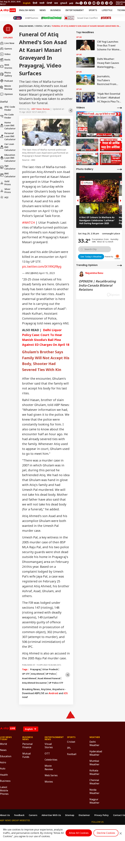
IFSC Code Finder (9, 108)
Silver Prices (7, 191)
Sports (93, 10)
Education (5, 756)
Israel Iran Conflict (87, 18)
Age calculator (10, 167)
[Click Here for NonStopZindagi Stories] (51, 18)
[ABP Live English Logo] (8, 10)
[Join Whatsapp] (111, 3)
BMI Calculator (10, 175)
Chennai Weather (94, 781)
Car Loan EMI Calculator (10, 147)
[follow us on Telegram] (107, 3)
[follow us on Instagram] (98, 3)
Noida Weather (94, 791)
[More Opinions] (119, 265)
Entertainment (75, 10)
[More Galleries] (119, 169)
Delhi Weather (94, 743)
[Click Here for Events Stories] (106, 18)
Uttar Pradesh (50, 669)
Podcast (8, 80)
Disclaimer (84, 815)
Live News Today (6, 738)
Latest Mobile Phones (4, 790)
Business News (27, 738)
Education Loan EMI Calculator (10, 157)
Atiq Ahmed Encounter (34, 682)
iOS (66, 693)
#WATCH (28, 222)
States (38, 26)
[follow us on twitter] (81, 3)
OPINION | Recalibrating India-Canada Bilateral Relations (97, 285)
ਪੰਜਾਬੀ (49, 3)
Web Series (51, 775)
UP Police (51, 673)
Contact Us (119, 815)
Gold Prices (7, 183)
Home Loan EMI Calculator (10, 125)
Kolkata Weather (94, 772)
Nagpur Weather (94, 801)
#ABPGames (31, 18)
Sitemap (69, 815)
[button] (8, 31)
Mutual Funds (26, 755)
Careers (33, 815)
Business (55, 10)
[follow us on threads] (89, 3)
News (43, 10)
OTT (47, 753)
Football (71, 754)
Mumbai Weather (94, 762)
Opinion (8, 94)
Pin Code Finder (9, 116)
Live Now (9, 43)
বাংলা (56, 3)
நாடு (71, 3)
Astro (3, 762)
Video (7, 54)
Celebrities (51, 759)
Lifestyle (107, 10)
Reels (7, 59)
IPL (69, 748)
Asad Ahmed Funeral (49, 678)
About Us (5, 815)
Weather (94, 737)
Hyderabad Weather (95, 753)
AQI (6, 197)
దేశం (77, 3)
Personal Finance (27, 745)
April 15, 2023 (47, 273)
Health (4, 774)
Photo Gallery (8, 74)
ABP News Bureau (40, 108)
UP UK (47, 26)
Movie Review (8, 87)
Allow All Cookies (79, 833)
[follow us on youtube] (94, 3)
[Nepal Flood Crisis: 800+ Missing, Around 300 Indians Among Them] (111, 159)
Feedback (19, 815)
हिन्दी (35, 3)
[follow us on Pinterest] (102, 3)
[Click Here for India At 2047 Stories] (17, 18)
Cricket (71, 741)
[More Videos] (119, 108)
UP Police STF (56, 682)
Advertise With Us (51, 815)
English (26, 3)
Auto (2, 768)
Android (53, 693)
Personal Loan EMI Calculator (10, 136)
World (3, 744)
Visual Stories (49, 745)
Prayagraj (35, 669)
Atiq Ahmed (37, 673)
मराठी (41, 3)
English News (27, 10)
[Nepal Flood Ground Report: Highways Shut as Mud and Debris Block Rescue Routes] (87, 159)
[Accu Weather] (117, 256)
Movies (49, 781)
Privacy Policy (101, 815)
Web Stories (8, 66)
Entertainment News (51, 738)
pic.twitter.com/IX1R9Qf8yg (41, 266)
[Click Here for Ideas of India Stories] (69, 18)
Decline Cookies (106, 833)
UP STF (25, 673)
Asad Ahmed (29, 678)
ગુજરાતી (63, 3)
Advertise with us (120, 3)
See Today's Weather (91, 256)
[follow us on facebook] (85, 3)
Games (8, 48)
